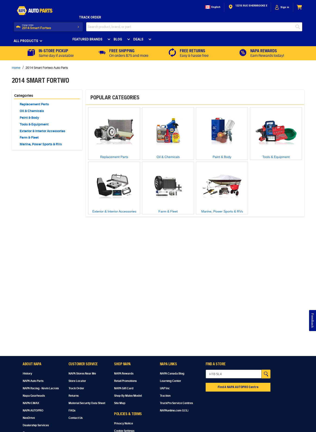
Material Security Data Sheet (86, 403)
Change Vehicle (28, 25)
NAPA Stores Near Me (82, 373)
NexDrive (29, 418)
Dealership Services (36, 425)
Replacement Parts (34, 104)
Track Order (90, 17)
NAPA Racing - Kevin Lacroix (41, 388)
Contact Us (75, 418)
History (27, 373)
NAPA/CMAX (31, 403)
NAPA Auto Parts (33, 381)
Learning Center (170, 381)
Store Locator (77, 381)
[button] (212, 7)
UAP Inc (165, 388)
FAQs (71, 410)
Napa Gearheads (34, 395)
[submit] (298, 26)
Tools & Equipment (34, 124)
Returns (73, 395)
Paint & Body (29, 117)
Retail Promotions (125, 381)
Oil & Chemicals (32, 111)
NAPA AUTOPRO (33, 410)
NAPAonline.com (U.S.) (174, 410)
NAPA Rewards (123, 373)
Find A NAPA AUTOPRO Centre (238, 387)
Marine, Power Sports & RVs (41, 144)
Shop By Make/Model (128, 395)
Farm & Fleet (29, 137)
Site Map (119, 403)
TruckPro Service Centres (176, 403)
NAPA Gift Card (123, 388)
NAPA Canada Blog (172, 373)
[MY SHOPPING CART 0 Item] (299, 7)
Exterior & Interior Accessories (42, 131)
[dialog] (282, 7)
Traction (165, 395)
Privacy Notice (123, 423)
